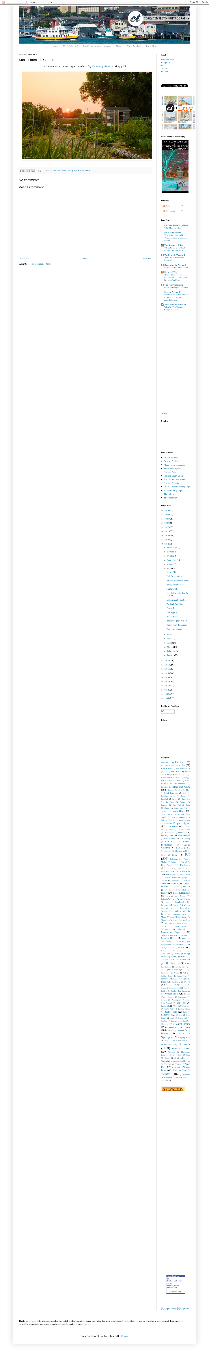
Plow (185, 988)
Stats (166, 1040)
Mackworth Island (179, 914)
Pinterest (165, 71)
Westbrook (176, 1067)
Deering (181, 832)
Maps (174, 920)
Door (180, 835)
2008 (166, 698)
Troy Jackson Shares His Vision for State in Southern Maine (175, 238)
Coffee (184, 817)
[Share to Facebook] (30, 170)
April (169, 642)
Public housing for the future (176, 287)
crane (171, 829)
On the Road (181, 967)
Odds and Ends (166, 959)
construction (172, 826)
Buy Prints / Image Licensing (97, 46)
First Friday (167, 865)
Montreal (181, 929)
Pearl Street (176, 982)
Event (174, 854)
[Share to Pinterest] (33, 170)
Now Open (165, 953)
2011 (166, 685)
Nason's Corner (166, 941)
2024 (166, 518)
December (171, 547)
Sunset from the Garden (176, 624)
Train (188, 1055)
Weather (178, 1064)
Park (184, 972)
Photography (172, 1288)
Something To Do (175, 1030)
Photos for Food (175, 988)
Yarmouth (164, 1080)
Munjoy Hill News (172, 232)
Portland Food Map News (176, 225)
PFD (176, 985)
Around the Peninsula (169, 765)
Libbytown (165, 905)
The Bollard (169, 493)
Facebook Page (167, 59)
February (171, 651)
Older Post (146, 258)
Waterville (167, 1064)
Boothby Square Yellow (176, 620)
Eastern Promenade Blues (177, 580)
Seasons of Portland (179, 1021)
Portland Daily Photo (174, 1281)
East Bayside (169, 838)
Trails (180, 1055)
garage (184, 877)
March (170, 646)
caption (163, 811)
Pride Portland (166, 1003)
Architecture (177, 762)
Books (185, 793)
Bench (163, 777)
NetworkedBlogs (173, 1276)
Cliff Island (174, 817)
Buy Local (170, 802)
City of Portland (171, 457)
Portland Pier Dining (175, 603)
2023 (166, 522)
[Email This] (21, 170)
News (170, 947)
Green (177, 886)
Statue (174, 1040)
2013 (166, 677)
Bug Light (186, 799)
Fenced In (170, 608)
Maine (163, 917)
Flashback (185, 865)
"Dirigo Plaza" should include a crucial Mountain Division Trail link (175, 277)
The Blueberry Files (173, 245)
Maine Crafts (172, 588)
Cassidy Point (166, 814)
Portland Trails (171, 993)
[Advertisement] (170, 436)
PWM (175, 1006)
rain (171, 1008)
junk (167, 902)
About (118, 46)
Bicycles (181, 783)
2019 (166, 539)
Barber (178, 768)
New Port (175, 944)
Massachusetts (182, 923)
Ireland (164, 899)
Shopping (164, 1024)
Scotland (164, 1021)
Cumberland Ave (183, 829)
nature (178, 941)
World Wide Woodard (174, 255)
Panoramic (165, 972)
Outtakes (184, 970)
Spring (165, 1037)
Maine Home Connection (174, 464)
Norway (184, 951)
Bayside (175, 771)
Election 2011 (181, 851)
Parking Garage (167, 976)
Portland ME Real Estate (174, 479)
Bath (165, 772)
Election (167, 851)
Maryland (168, 923)
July (169, 568)
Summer (81, 170)
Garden (164, 880)
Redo (185, 1012)
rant (188, 1009)
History (164, 892)
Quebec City (185, 1006)
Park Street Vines (174, 576)
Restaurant (165, 1014)
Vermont (164, 1061)
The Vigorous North (173, 284)
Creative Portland (171, 461)
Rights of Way (170, 272)
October (171, 555)
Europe (163, 855)
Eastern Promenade (59, 170)
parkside (164, 978)
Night (181, 947)
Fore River (165, 871)
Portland (170, 1286)
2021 (166, 531)
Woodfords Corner (171, 1077)
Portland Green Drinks (173, 475)
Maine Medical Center (179, 917)
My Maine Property (172, 468)
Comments (170, 211)
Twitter (164, 68)
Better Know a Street (170, 780)
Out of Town (173, 969)
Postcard (164, 1000)
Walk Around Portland (175, 304)
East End (170, 841)
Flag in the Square (174, 629)
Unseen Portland (172, 292)
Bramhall (164, 799)
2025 (166, 514)
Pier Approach (172, 612)
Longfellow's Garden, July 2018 (177, 594)
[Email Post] (39, 170)
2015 (166, 668)
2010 (166, 689)
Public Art (180, 1002)
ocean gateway (178, 956)
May (169, 638)
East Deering (184, 838)
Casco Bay (177, 811)
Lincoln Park (178, 905)
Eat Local (179, 848)
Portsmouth (182, 997)
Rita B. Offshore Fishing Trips (177, 486)
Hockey (175, 893)
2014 (166, 673)
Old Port (170, 963)
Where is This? (180, 1070)
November (172, 551)
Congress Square (181, 823)
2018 (166, 543)
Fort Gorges (170, 874)
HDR (184, 890)
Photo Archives (134, 46)
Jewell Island (184, 899)
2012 (166, 681)
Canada (164, 805)
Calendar (183, 802)
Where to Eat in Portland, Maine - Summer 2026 (174, 249)
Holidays (185, 892)
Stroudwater (166, 1044)
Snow (187, 1027)
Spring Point (185, 1037)
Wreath (184, 1077)
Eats (188, 848)
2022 (166, 527)
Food (169, 868)
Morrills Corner (167, 935)
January (170, 655)
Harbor (186, 886)
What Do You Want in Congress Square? (173, 308)
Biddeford (164, 787)
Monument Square (171, 932)
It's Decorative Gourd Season (176, 267)
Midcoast (164, 926)
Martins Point (184, 920)
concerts (167, 823)
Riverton (179, 1015)
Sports (181, 1033)
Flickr (163, 65)
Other (163, 970)
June (169, 634)
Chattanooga (178, 814)
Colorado (173, 820)
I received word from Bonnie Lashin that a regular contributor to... (176, 297)
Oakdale (177, 953)
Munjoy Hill (72, 170)
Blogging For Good (175, 790)
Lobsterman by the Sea (176, 599)
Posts (167, 205)
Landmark (179, 901)
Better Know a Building (178, 777)
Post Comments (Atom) (41, 263)
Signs (175, 1023)
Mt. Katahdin (182, 935)
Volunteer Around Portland (180, 1061)
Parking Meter (182, 976)
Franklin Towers (171, 877)
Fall (187, 854)
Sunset (87, 170)
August (170, 564)
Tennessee (171, 1052)
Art (183, 765)
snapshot (172, 1027)
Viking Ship (171, 572)
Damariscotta (169, 832)
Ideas (168, 896)
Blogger (124, 1336)
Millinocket (165, 929)
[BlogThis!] (24, 170)
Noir (162, 951)
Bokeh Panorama (171, 793)
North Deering (173, 951)
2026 (166, 510)
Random (181, 1009)
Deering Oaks (167, 835)
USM (183, 1057)
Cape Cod (176, 805)
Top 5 (172, 1055)
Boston (183, 796)
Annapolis (164, 762)
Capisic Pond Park (180, 808)
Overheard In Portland (175, 265)
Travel (166, 1058)
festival (184, 862)
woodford (186, 1074)
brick (174, 798)
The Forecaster (170, 497)
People (187, 981)
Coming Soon (185, 820)
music (184, 938)
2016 (166, 664)
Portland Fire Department (180, 991)
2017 (166, 660)
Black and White (181, 786)
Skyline (186, 1023)
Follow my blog (175, 1292)
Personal (169, 985)
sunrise (174, 1048)
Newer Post (25, 258)
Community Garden (101, 66)
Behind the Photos (181, 774)
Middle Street (180, 926)
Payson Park (177, 979)
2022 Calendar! (70, 46)
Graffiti (175, 883)
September (172, 560)
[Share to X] (27, 170)
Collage (164, 820)
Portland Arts (169, 472)
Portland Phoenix (171, 483)
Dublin (187, 835)
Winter (165, 1073)
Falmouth (174, 859)
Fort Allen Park (182, 871)
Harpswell (173, 890)
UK (175, 1058)
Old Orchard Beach (182, 959)
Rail (165, 1009)
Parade (176, 972)
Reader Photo (170, 1011)
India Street (180, 895)
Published (165, 1006)
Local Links (151, 46)
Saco (172, 1018)
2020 (166, 535)
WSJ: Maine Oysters (172, 227)
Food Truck (182, 868)
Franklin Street (184, 874)
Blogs (188, 790)
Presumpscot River (179, 999)
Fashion (174, 862)
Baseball (187, 768)
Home (55, 46)
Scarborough (182, 1018)
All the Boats (172, 616)
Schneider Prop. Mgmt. (174, 490)
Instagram (165, 62)
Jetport (173, 899)
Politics (164, 991)
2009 (166, 693)
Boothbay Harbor (168, 796)
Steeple (184, 1040)
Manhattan (165, 920)
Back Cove (166, 768)
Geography (175, 880)
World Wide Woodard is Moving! (174, 259)
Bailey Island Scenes (175, 584)
